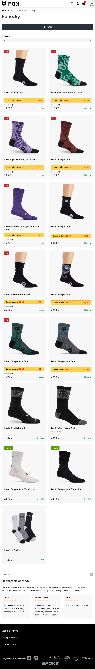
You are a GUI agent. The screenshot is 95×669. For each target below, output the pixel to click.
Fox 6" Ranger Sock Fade (16, 361)
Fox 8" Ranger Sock (13, 92)
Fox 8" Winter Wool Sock (63, 428)
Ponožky (31, 10)
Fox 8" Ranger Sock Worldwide (19, 489)
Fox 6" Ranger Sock (60, 226)
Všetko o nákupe (10, 631)
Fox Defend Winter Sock (16, 428)
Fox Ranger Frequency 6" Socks (66, 92)
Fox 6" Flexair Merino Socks (18, 294)
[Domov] (3, 10)
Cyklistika (10, 10)
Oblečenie (21, 10)
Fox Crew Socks (12, 550)
